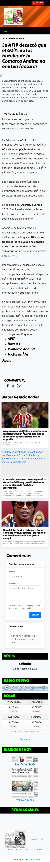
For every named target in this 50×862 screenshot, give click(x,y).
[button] (29, 2)
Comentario (13, 583)
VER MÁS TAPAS (25, 800)
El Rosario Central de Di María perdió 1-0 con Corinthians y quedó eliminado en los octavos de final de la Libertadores (24, 483)
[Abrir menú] (5, 30)
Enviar (35, 614)
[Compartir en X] (13, 386)
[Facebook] (46, 2)
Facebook (25, 739)
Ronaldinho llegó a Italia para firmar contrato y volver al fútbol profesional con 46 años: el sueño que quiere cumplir (24, 534)
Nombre (12, 572)
